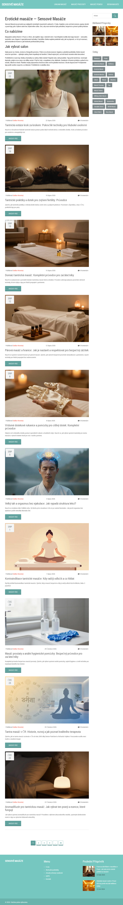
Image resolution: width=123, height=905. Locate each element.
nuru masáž (109, 112)
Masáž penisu (96, 4)
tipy (109, 85)
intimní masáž (98, 101)
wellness (111, 64)
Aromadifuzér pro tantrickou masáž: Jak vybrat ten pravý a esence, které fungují (45, 808)
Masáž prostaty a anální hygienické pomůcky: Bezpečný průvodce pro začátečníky (43, 655)
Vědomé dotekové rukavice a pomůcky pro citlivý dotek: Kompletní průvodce (42, 427)
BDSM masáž (112, 106)
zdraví (96, 80)
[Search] (115, 15)
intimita (110, 74)
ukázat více (13, 138)
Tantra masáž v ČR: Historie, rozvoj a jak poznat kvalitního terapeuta (43, 731)
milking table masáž (100, 96)
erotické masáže (99, 74)
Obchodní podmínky (52, 870)
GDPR (48, 876)
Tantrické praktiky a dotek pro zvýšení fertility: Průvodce (36, 200)
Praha (106, 58)
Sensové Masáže (13, 4)
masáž (104, 80)
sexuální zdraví (98, 106)
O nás (47, 867)
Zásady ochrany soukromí (54, 873)
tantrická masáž (99, 64)
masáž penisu (98, 90)
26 (61, 843)
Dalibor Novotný (18, 120)
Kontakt (48, 879)
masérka (113, 80)
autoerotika (110, 101)
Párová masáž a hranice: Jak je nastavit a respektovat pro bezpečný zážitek (47, 350)
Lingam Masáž (60, 4)
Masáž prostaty (78, 4)
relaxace (97, 58)
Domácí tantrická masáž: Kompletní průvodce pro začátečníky (39, 275)
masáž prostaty (99, 85)
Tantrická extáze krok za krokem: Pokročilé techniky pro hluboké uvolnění (46, 125)
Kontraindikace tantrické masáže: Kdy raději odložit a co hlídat (39, 578)
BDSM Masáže (113, 4)
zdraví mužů (98, 112)
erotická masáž (98, 69)
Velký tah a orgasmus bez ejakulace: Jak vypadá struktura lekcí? (40, 503)
